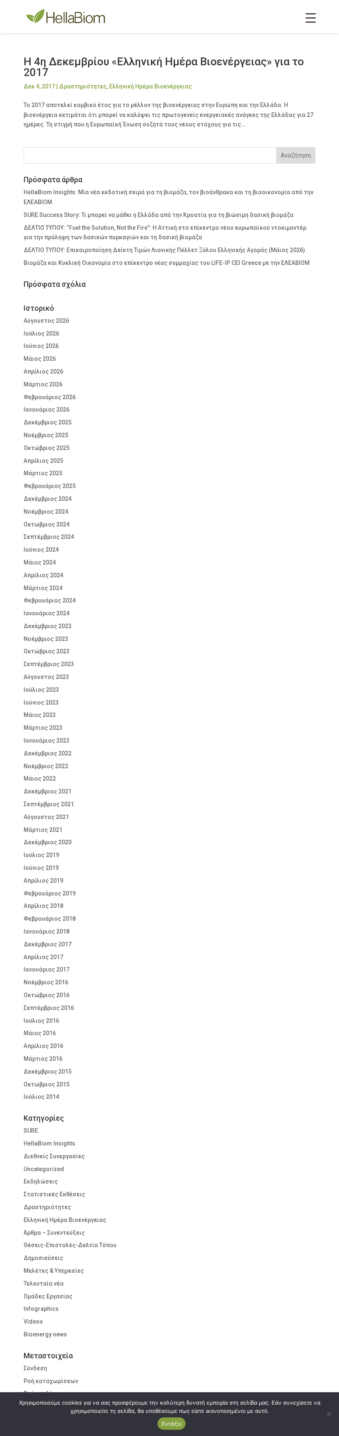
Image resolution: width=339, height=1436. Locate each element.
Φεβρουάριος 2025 (50, 486)
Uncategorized (44, 1169)
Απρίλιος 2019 (43, 880)
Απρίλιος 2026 (43, 371)
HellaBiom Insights (49, 1143)
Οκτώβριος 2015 (46, 1084)
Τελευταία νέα (44, 1283)
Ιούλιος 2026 (41, 333)
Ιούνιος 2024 (41, 549)
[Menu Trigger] (310, 17)
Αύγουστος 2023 (46, 677)
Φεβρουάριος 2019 (50, 893)
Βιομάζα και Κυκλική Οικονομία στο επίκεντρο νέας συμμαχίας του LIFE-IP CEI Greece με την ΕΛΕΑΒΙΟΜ (167, 263)
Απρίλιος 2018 (43, 906)
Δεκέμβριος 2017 (48, 944)
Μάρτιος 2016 (43, 1058)
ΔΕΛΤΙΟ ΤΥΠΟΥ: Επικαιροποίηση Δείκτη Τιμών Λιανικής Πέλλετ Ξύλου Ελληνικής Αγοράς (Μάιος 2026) (164, 250)
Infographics (41, 1308)
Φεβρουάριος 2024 (50, 600)
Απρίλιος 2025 (43, 460)
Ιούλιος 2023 (41, 689)
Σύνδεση (35, 1368)
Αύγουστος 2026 (46, 320)
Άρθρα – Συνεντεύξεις (54, 1232)
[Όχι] (329, 1414)
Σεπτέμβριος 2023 (49, 664)
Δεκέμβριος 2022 (48, 753)
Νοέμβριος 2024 (46, 511)
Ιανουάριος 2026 (46, 409)
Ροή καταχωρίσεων (51, 1381)
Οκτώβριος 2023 (46, 651)
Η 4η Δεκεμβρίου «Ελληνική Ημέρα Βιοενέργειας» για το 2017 (164, 67)
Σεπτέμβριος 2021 (49, 804)
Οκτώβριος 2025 (46, 448)
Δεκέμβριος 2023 (48, 626)
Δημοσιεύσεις (43, 1258)
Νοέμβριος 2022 (46, 766)
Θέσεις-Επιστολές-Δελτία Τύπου (70, 1245)
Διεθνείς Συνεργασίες (54, 1156)
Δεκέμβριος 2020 (48, 842)
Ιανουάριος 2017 (46, 969)
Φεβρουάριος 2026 (50, 397)
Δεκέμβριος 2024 (48, 498)
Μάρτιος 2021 (43, 829)
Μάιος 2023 (40, 715)
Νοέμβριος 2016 (46, 982)
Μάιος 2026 (40, 358)
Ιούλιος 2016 (41, 1020)
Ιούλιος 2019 (41, 855)
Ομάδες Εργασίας (48, 1296)
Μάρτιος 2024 (43, 588)
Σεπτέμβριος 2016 (49, 1008)
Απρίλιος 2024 (43, 575)
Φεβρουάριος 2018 (50, 918)
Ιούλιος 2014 (41, 1096)
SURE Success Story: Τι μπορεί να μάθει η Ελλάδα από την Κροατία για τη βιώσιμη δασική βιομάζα (159, 215)
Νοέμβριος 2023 (46, 639)
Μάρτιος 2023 (43, 727)
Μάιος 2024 (40, 562)
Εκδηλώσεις (41, 1181)
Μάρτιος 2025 (43, 473)
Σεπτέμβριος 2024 (49, 536)
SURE (31, 1130)
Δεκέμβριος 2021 (48, 791)
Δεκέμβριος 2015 (48, 1071)
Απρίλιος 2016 (43, 1046)
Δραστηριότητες (83, 86)
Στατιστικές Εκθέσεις (54, 1194)
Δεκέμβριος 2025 (48, 422)
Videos (33, 1321)
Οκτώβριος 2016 (46, 995)
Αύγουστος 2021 (46, 817)
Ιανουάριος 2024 (46, 613)
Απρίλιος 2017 (43, 957)
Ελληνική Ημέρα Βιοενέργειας (150, 86)
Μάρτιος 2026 (43, 384)
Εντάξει (172, 1423)
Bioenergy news (45, 1334)
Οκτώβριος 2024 (46, 524)
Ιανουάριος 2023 (46, 740)
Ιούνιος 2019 (41, 867)
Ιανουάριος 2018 (46, 931)
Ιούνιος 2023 (41, 702)
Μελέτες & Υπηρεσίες (54, 1270)
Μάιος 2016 (40, 1033)
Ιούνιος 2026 (41, 346)
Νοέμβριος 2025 (46, 435)
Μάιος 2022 (40, 778)
